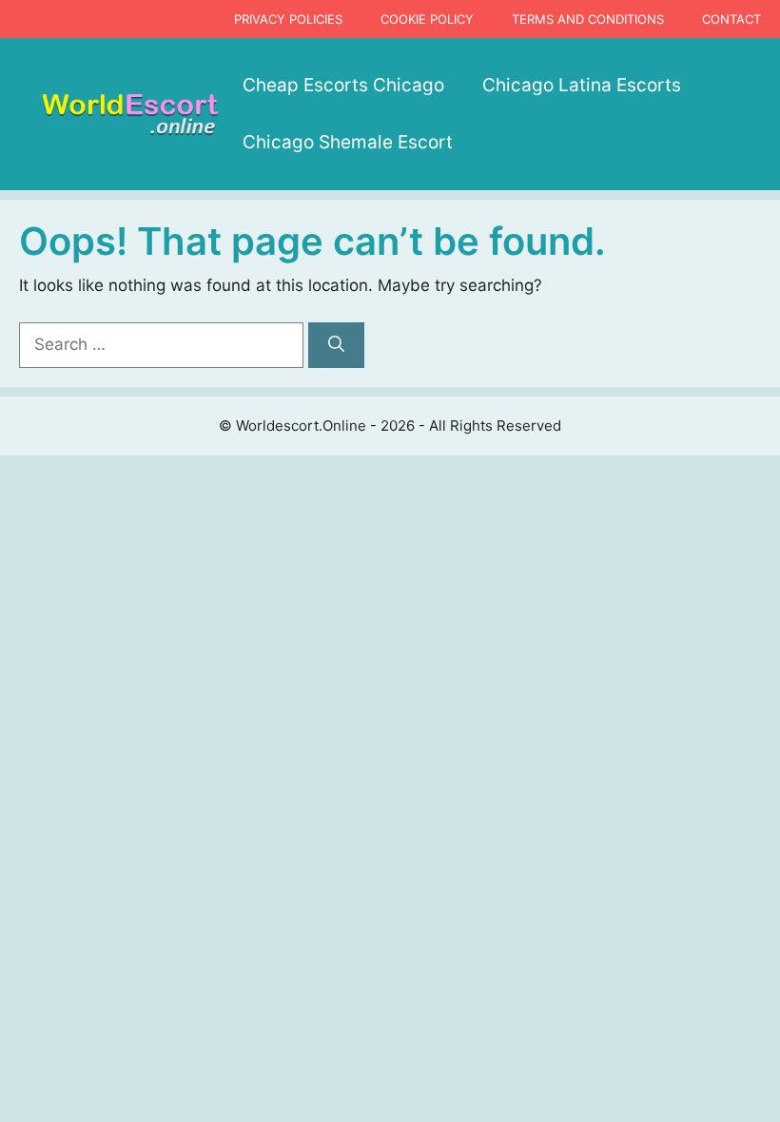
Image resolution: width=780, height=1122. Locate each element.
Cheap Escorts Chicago (343, 85)
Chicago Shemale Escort (348, 142)
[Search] (336, 345)
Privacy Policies (288, 19)
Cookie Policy (427, 19)
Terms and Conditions (588, 19)
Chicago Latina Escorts (581, 85)
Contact (731, 19)
